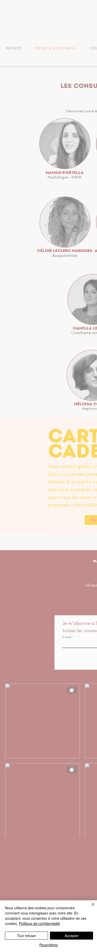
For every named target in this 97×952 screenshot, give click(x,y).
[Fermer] (90, 907)
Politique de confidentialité (39, 923)
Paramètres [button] (48, 944)
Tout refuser (26, 935)
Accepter (72, 935)
